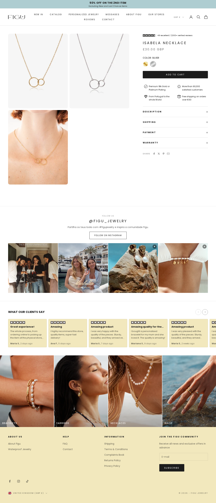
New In (38, 14)
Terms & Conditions (116, 449)
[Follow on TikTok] (27, 481)
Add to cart (175, 74)
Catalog (56, 14)
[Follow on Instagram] (18, 481)
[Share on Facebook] (154, 153)
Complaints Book (114, 454)
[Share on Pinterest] (163, 153)
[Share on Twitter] (158, 153)
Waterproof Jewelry (19, 449)
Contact (108, 19)
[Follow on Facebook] (9, 481)
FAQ (65, 443)
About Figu (134, 14)
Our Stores (156, 14)
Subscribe (171, 467)
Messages (112, 14)
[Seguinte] (205, 312)
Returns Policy (112, 460)
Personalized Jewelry (84, 14)
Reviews (89, 19)
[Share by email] (168, 153)
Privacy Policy (112, 466)
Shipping (109, 443)
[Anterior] (198, 312)
